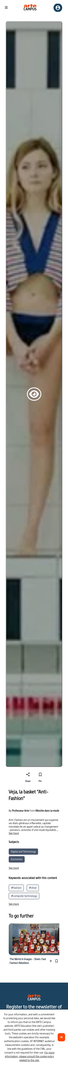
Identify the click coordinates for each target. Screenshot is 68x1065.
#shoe (32, 888)
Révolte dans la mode (47, 810)
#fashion (16, 888)
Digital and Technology (23, 851)
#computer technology (24, 896)
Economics (16, 859)
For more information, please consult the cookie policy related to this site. (29, 1056)
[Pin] (56, 961)
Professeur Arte (20, 810)
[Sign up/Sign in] (58, 8)
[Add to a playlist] (52, 961)
